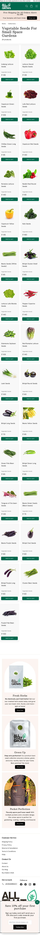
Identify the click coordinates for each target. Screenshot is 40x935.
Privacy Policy (7, 845)
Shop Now (20, 710)
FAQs (3, 854)
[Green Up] (20, 733)
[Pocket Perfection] (20, 790)
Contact (4, 863)
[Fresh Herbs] (20, 676)
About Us (5, 866)
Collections (12, 24)
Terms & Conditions (9, 851)
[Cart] (31, 6)
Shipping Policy (7, 842)
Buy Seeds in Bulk (8, 873)
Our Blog (5, 870)
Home (4, 24)
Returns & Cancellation (10, 848)
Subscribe (20, 927)
